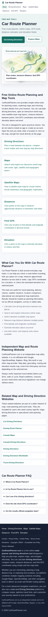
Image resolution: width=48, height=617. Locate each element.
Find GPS (14, 11)
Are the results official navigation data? (22, 511)
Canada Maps (9, 435)
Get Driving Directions (13, 40)
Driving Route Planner (12, 428)
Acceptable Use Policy (32, 542)
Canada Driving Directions (14, 442)
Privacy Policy (13, 539)
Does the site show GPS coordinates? (22, 504)
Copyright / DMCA (16, 542)
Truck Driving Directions (13, 463)
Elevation (23, 11)
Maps (25, 7)
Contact (4, 539)
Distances (6, 11)
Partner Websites (8, 546)
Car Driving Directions (12, 421)
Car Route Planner (14, 2)
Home (5, 7)
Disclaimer (5, 542)
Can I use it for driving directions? (20, 496)
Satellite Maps (33, 7)
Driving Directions (14, 7)
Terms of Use (35, 539)
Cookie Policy (24, 539)
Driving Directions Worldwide (15, 456)
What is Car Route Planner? (17, 482)
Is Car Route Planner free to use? (20, 489)
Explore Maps (34, 39)
